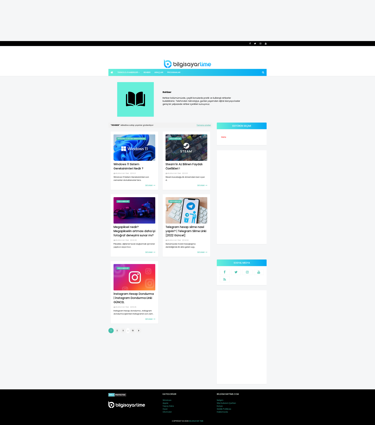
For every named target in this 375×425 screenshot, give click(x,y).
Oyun (165, 409)
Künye (220, 406)
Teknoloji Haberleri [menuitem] (127, 72)
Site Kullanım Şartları (226, 403)
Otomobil (167, 411)
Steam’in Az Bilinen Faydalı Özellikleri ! (184, 166)
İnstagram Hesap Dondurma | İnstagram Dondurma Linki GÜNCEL (134, 298)
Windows (167, 400)
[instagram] (260, 43)
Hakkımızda (222, 411)
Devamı (149, 185)
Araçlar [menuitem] (158, 72)
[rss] (225, 279)
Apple (165, 403)
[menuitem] (111, 72)
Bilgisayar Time (122, 173)
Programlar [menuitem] (173, 72)
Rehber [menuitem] (147, 72)
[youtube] (265, 43)
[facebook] (250, 43)
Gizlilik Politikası (224, 409)
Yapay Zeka (168, 406)
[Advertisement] (187, 20)
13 (133, 330)
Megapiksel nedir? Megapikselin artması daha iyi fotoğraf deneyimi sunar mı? (134, 231)
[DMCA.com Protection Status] (117, 395)
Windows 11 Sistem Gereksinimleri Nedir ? (128, 166)
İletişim (220, 400)
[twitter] (255, 43)
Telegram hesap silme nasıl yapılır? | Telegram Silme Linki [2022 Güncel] (186, 231)
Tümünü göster (204, 125)
